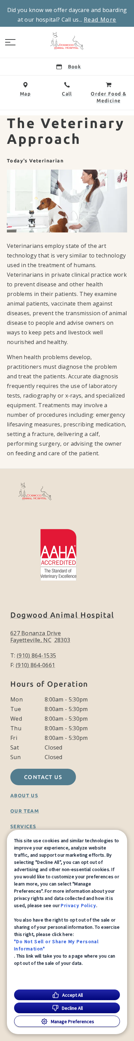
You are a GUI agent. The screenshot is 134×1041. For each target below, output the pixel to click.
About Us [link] (24, 795)
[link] (67, 41)
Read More (100, 19)
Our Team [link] (24, 811)
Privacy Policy (78, 905)
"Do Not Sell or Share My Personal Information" (56, 945)
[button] (10, 42)
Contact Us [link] (43, 777)
